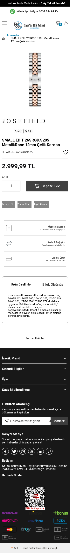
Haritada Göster (12, 475)
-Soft (15, 548)
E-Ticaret (23, 548)
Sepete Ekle (51, 186)
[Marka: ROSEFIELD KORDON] (35, 125)
